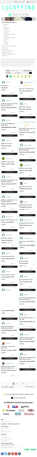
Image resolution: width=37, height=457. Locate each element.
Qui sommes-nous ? (5, 435)
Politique (6, 39)
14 (23, 383)
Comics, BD (7, 31)
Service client (5, 426)
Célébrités (7, 27)
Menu (10, 14)
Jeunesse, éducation (9, 34)
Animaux (6, 24)
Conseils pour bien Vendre (6, 421)
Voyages (6, 42)
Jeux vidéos (6, 52)
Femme (27, 449)
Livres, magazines (8, 54)
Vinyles (4, 55)
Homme (33, 449)
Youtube (12, 453)
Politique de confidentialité (6, 439)
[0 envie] (15, 105)
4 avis (25, 126)
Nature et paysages (9, 37)
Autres (6, 44)
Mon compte (21, 2)
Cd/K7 (4, 47)
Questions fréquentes (5, 428)
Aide (2, 419)
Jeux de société (7, 51)
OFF (10, 76)
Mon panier (32, 2)
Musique (6, 36)
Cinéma (6, 29)
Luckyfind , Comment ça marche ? (10, 424)
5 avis (25, 86)
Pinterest (16, 453)
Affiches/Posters (8, 22)
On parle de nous (4, 440)
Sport (5, 40)
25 (29, 76)
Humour (6, 32)
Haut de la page (29, 386)
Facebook (2, 453)
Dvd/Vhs (5, 49)
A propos (3, 434)
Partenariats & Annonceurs (6, 431)
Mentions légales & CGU (6, 437)
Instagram (9, 453)
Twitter (5, 453)
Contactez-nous (4, 429)
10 (25, 76)
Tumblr (19, 453)
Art (5, 26)
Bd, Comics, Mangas (9, 46)
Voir (3, 387)
